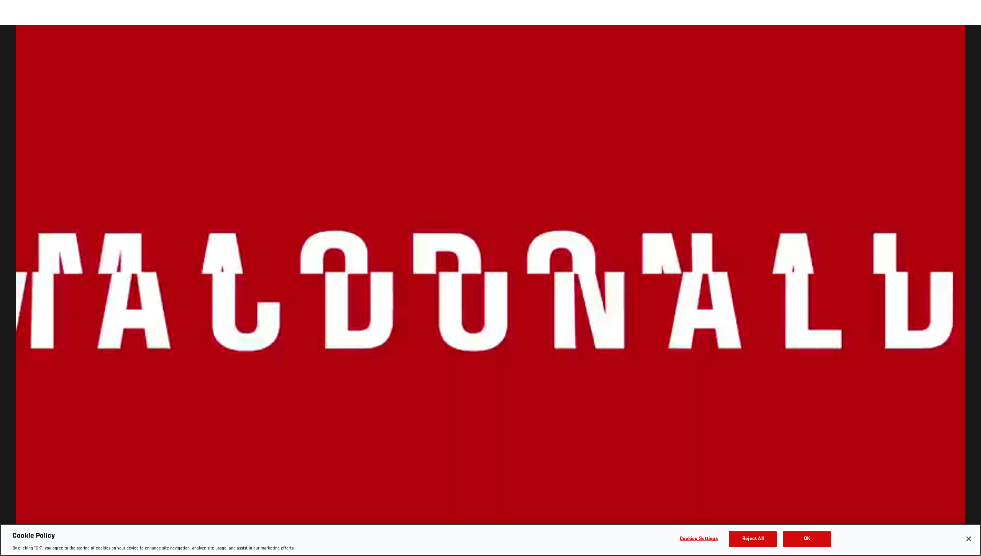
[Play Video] (490, 292)
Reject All (753, 538)
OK (807, 538)
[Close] (968, 538)
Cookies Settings (699, 538)
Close (966, 40)
